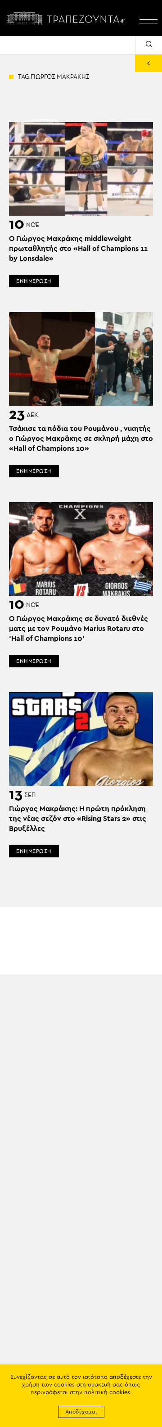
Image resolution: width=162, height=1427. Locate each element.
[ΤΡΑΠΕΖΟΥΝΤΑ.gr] (67, 18)
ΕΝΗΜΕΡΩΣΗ (34, 281)
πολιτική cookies (107, 1392)
